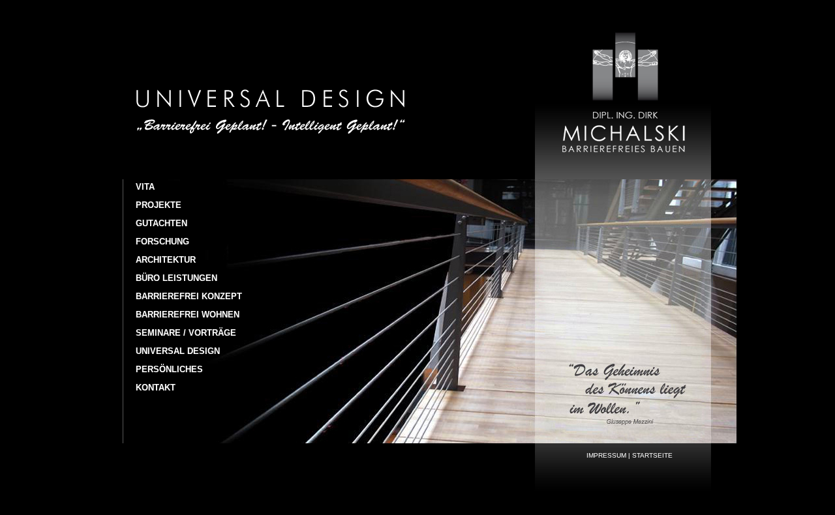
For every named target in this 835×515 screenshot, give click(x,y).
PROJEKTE (158, 205)
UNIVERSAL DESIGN (178, 351)
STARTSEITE (652, 455)
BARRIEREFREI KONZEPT (189, 296)
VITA (145, 187)
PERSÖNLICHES (169, 369)
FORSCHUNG (162, 241)
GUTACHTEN (161, 223)
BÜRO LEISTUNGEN (176, 278)
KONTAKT (155, 387)
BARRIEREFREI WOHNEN (187, 314)
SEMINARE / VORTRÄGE (186, 333)
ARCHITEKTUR (166, 260)
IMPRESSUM (606, 455)
